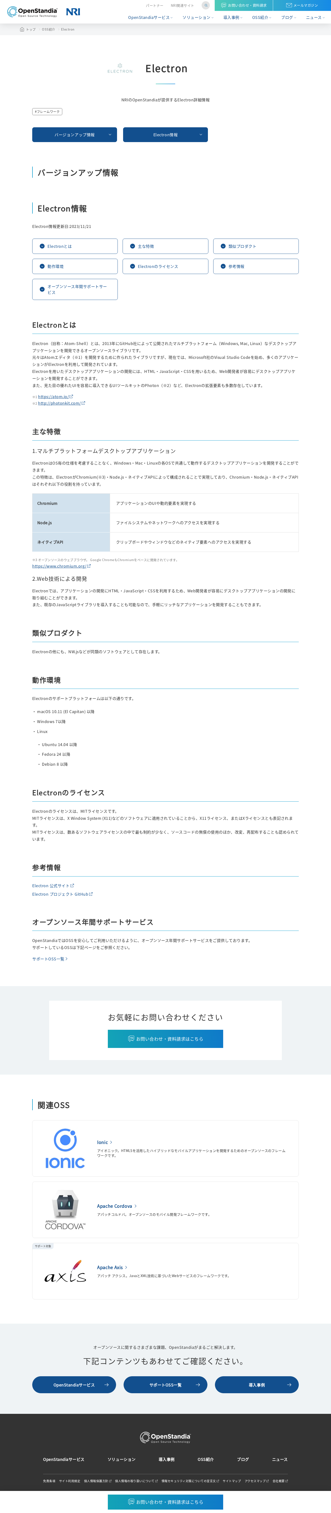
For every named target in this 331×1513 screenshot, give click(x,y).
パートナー (155, 5)
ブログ (287, 17)
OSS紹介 (260, 17)
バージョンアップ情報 (75, 134)
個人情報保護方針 (96, 1481)
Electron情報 (165, 134)
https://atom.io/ (53, 396)
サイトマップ (232, 1481)
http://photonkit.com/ (59, 403)
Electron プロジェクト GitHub (60, 894)
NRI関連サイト (182, 5)
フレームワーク (48, 111)
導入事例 (231, 17)
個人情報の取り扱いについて (135, 1481)
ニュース (314, 17)
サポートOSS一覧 (48, 959)
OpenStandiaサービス (149, 17)
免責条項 (49, 1481)
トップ (31, 29)
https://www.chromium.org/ (59, 566)
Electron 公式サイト (51, 885)
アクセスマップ (255, 1481)
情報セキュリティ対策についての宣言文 (189, 1481)
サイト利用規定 (69, 1481)
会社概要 (279, 1481)
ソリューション (196, 17)
